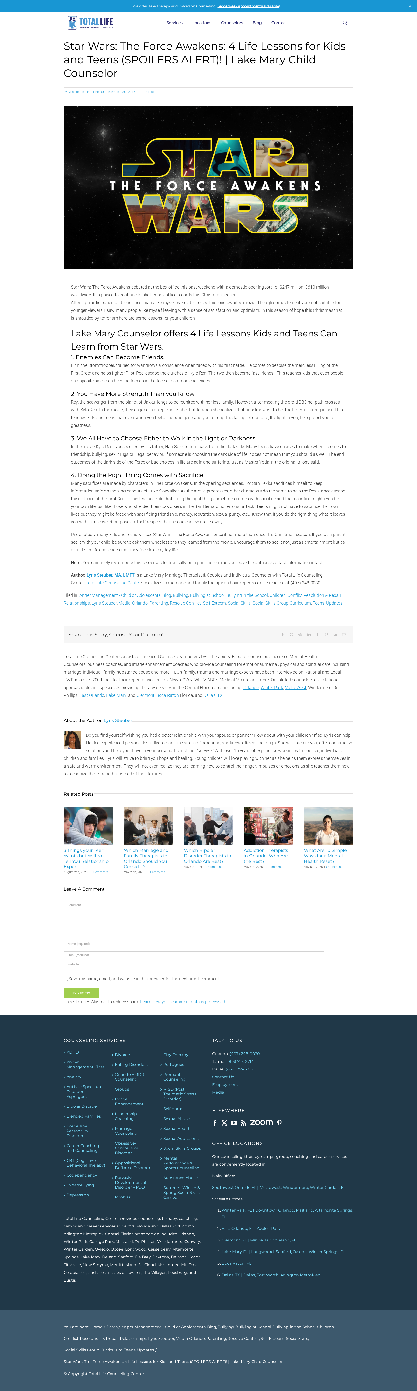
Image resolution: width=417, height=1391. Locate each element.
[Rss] (243, 1123)
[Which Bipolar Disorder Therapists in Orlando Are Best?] (208, 809)
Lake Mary (116, 695)
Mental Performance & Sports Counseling (181, 1163)
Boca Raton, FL (236, 1263)
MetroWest (295, 687)
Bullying (180, 595)
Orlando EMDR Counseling (129, 1077)
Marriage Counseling (126, 1131)
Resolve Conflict (185, 603)
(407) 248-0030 (245, 1053)
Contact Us (223, 1077)
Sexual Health (177, 1128)
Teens (318, 603)
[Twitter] (224, 1123)
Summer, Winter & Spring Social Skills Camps (181, 1192)
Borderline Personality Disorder (77, 1131)
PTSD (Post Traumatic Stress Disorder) (179, 1094)
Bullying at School (207, 595)
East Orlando (91, 695)
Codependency (82, 1175)
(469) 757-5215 (239, 1069)
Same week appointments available (248, 6)
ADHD (73, 1052)
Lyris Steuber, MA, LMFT (111, 575)
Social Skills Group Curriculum (282, 603)
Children (278, 595)
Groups (122, 1089)
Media (124, 603)
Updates (334, 603)
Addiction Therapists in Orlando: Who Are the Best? (266, 856)
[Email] (344, 635)
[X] (291, 635)
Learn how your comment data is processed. (183, 1001)
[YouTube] (234, 1123)
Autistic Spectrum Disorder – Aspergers (85, 1091)
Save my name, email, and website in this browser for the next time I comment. (144, 978)
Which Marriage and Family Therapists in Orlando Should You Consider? (146, 859)
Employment (225, 1084)
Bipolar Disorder (82, 1106)
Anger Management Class (85, 1064)
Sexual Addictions (181, 1138)
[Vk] (335, 635)
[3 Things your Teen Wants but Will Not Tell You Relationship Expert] (88, 809)
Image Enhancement (129, 1101)
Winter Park (272, 687)
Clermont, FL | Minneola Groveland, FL (259, 1240)
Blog (166, 595)
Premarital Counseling (174, 1077)
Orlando (139, 603)
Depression (78, 1195)
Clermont (146, 695)
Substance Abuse (180, 1178)
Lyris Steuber (76, 91)
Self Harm (173, 1108)
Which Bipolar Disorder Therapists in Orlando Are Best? (207, 856)
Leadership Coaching (126, 1116)
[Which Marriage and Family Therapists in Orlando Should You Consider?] (148, 809)
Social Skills (239, 603)
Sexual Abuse (176, 1118)
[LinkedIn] (309, 635)
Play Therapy (175, 1054)
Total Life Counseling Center (113, 582)
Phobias (123, 1197)
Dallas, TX (213, 695)
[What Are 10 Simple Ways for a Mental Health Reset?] (328, 809)
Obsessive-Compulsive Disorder (126, 1148)
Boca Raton (167, 695)
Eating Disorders (131, 1064)
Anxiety (74, 1077)
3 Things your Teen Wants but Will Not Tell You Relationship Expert (86, 859)
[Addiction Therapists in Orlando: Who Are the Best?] (268, 809)
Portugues (173, 1064)
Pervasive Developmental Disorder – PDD (130, 1182)
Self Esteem (214, 603)
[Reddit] (300, 635)
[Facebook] (282, 635)
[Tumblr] (317, 635)
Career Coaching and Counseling (83, 1148)
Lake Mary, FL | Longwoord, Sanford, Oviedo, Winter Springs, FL (283, 1251)
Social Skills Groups (182, 1148)
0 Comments (99, 872)
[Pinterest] (326, 635)
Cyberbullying (80, 1185)
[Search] (345, 23)
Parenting (158, 603)
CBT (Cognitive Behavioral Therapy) (86, 1163)
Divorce (122, 1054)
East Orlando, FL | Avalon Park (251, 1228)
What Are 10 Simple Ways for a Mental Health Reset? (325, 856)
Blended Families (84, 1116)
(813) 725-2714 (240, 1061)
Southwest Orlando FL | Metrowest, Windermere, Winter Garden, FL (279, 1187)
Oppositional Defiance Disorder (132, 1165)
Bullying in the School (247, 595)
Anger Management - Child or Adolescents (120, 595)
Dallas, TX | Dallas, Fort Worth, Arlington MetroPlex (271, 1275)
